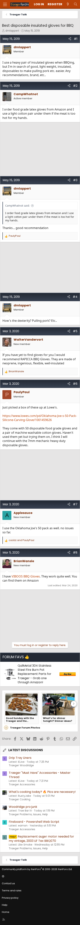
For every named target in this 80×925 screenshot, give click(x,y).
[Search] (75, 4)
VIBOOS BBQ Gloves (26, 576)
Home (5, 912)
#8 (75, 552)
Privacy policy (10, 898)
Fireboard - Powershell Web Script (34, 822)
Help (4, 905)
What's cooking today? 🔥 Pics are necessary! (42, 792)
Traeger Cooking (19, 799)
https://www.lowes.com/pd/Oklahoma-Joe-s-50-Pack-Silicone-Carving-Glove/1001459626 (39, 418)
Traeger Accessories (22, 784)
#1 (75, 39)
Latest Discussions (25, 750)
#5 (75, 331)
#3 (75, 180)
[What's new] (68, 4)
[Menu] (5, 4)
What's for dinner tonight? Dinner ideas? (57, 719)
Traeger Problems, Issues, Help (28, 814)
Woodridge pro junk (23, 807)
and (21, 540)
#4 (75, 297)
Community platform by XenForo (37, 869)
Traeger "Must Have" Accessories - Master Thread (40, 775)
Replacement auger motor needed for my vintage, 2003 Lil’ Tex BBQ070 (41, 838)
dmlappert (12, 31)
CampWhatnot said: (17, 205)
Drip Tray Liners (20, 758)
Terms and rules (11, 890)
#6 (75, 384)
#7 (75, 504)
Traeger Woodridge (21, 765)
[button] (39, 876)
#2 (75, 86)
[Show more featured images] (74, 704)
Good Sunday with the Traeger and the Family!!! (20, 719)
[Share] (70, 39)
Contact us (8, 883)
